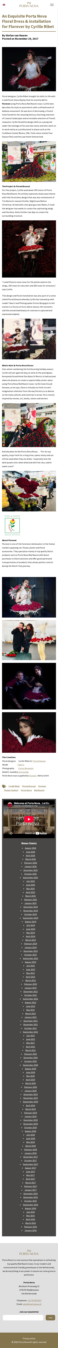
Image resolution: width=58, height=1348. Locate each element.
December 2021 (30, 1020)
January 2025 (31, 903)
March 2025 (30, 896)
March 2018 (30, 1146)
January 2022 (31, 1017)
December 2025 (30, 870)
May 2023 (30, 973)
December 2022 (30, 991)
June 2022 (30, 1006)
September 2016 (30, 1204)
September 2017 (30, 1164)
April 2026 (30, 855)
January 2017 (31, 1190)
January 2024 (31, 947)
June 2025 (30, 884)
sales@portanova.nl (32, 1304)
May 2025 (30, 888)
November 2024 (30, 910)
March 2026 (30, 859)
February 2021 (30, 1054)
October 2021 (30, 1028)
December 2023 (30, 951)
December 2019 (30, 1094)
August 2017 (30, 1168)
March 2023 (30, 980)
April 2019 (30, 1105)
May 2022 (30, 1010)
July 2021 (30, 1035)
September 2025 (30, 877)
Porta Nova (26, 790)
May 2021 (30, 1043)
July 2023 (30, 965)
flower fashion (11, 790)
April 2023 (30, 976)
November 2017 (30, 1156)
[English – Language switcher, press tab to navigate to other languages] (3, 4)
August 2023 (30, 962)
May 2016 (30, 1215)
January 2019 (31, 1116)
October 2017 (30, 1160)
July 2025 (30, 881)
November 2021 (30, 1024)
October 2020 (30, 1061)
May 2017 (30, 1175)
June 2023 (30, 969)
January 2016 (31, 1230)
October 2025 (30, 874)
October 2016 (30, 1201)
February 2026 (30, 862)
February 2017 (30, 1186)
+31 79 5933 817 (34, 1300)
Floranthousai (39, 761)
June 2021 (30, 1039)
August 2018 (30, 1131)
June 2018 (30, 1138)
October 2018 (30, 1127)
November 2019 (30, 1098)
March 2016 (30, 1223)
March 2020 (30, 1083)
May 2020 (30, 1076)
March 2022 (30, 1013)
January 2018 (31, 1153)
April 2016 (30, 1219)
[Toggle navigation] (52, 5)
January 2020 (31, 1090)
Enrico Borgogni (25, 768)
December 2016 (30, 1193)
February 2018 (30, 1149)
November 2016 (30, 1197)
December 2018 (30, 1120)
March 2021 (30, 1050)
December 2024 (30, 907)
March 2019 (30, 1109)
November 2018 (30, 1123)
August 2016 (30, 1208)
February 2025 (30, 899)
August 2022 (30, 1002)
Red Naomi (39, 790)
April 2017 (30, 1179)
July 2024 (30, 925)
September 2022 (30, 998)
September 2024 (30, 918)
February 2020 (30, 1087)
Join (50, 1317)
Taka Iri (20, 764)
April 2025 (30, 892)
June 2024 (30, 929)
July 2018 (30, 1134)
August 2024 (30, 921)
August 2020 (30, 1068)
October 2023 (30, 954)
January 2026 (31, 866)
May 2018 (30, 1142)
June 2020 (30, 1072)
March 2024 (30, 940)
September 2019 (30, 1101)
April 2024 (30, 936)
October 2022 (30, 995)
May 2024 (30, 932)
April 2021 (30, 1046)
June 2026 (30, 851)
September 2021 (30, 1032)
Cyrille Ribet (14, 786)
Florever (32, 775)
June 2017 (30, 1171)
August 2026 (30, 848)
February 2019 (30, 1112)
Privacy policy (29, 1338)
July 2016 (30, 1212)
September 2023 (30, 958)
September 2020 (30, 1065)
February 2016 (30, 1226)
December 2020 (30, 1057)
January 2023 (31, 987)
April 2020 (30, 1079)
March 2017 (30, 1182)
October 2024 (30, 914)
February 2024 (30, 943)
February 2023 (30, 984)
